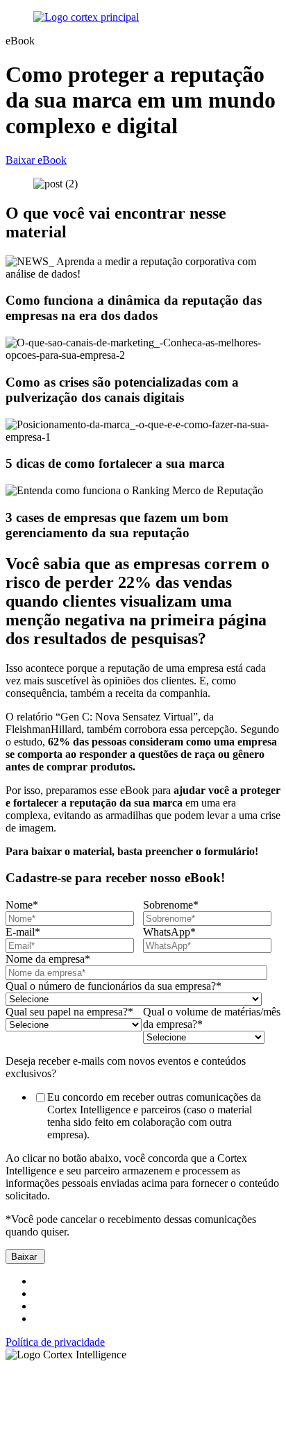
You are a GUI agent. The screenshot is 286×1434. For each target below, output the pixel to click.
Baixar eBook (36, 160)
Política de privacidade (55, 1342)
